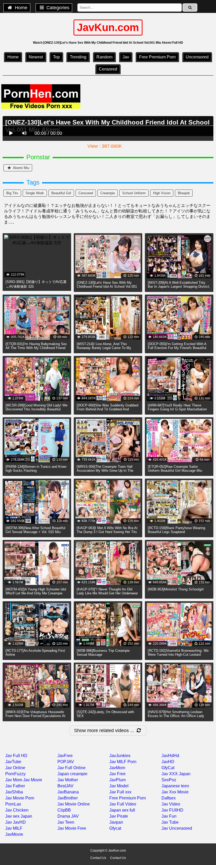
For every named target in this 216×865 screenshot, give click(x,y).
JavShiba (14, 792)
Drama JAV (68, 816)
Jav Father (15, 786)
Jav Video (170, 804)
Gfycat (115, 828)
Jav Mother (67, 780)
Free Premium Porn (157, 57)
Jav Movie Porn (19, 798)
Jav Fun (168, 816)
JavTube (13, 761)
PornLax (13, 804)
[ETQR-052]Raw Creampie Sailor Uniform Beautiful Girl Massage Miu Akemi (175, 470)
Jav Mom (13, 780)
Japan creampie (72, 774)
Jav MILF (13, 828)
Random (104, 57)
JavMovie (14, 834)
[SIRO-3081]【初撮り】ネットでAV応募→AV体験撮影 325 (36, 284)
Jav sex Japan (18, 816)
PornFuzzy (15, 774)
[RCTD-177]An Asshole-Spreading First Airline (35, 653)
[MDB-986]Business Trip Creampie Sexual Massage (103, 653)
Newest (36, 57)
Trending (78, 57)
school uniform (134, 193)
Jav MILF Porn (122, 761)
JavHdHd (170, 755)
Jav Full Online (71, 767)
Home (20, 7)
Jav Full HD (16, 755)
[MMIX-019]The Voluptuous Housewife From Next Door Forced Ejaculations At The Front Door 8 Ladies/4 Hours (35, 716)
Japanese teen (175, 786)
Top (56, 57)
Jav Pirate (118, 816)
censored (108, 69)
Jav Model (119, 786)
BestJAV (65, 786)
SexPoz (168, 780)
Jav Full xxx (120, 792)
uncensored (197, 57)
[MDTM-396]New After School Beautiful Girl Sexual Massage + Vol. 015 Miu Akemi (35, 532)
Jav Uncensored (176, 828)
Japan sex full (122, 810)
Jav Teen (65, 822)
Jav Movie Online (73, 804)
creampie (107, 193)
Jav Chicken (16, 810)
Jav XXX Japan (175, 774)
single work (35, 193)
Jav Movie (32, 780)
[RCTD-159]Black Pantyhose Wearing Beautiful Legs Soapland (176, 530)
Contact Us (98, 858)
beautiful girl (61, 193)
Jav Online (15, 767)
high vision (161, 193)
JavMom (117, 767)
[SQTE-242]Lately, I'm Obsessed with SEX (105, 714)
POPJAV (65, 761)
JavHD (167, 761)
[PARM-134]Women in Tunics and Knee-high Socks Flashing (36, 469)
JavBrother (67, 798)
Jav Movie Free (71, 828)
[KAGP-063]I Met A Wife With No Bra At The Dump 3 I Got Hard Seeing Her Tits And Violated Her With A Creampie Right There (107, 534)
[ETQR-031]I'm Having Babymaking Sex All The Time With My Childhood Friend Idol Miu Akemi (36, 348)
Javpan (116, 822)
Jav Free (117, 774)
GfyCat (167, 767)
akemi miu (20, 168)
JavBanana (68, 792)
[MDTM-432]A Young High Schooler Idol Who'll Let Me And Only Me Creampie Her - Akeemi (36, 593)
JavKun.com (108, 27)
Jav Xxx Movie (175, 792)
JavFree (65, 755)
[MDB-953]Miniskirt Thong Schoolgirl (176, 589)
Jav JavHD (15, 822)
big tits (12, 193)
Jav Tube (170, 822)
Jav (125, 57)
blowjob (184, 193)
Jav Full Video (122, 804)
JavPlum (117, 780)
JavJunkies (119, 755)
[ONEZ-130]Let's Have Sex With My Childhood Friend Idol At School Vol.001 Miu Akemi (107, 286)
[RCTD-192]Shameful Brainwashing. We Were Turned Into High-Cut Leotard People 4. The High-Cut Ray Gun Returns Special (178, 656)
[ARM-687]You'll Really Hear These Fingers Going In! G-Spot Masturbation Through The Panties (177, 409)
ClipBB (64, 810)
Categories (57, 7)
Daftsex (168, 798)
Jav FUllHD (172, 810)
